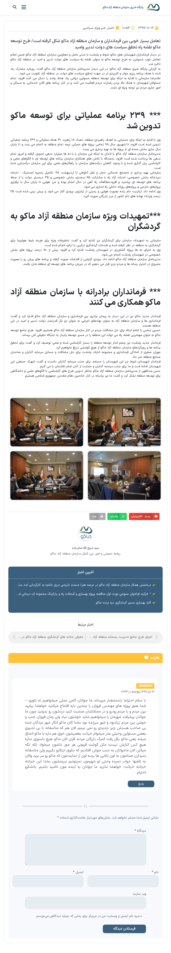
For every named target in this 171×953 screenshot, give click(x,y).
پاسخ (141, 784)
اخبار (110, 27)
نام (155, 872)
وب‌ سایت (139, 893)
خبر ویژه (100, 27)
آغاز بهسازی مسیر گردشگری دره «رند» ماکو (123, 602)
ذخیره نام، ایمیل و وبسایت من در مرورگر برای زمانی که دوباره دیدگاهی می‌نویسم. (89, 916)
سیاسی (88, 27)
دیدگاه (140, 831)
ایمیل (78, 872)
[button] (14, 7)
